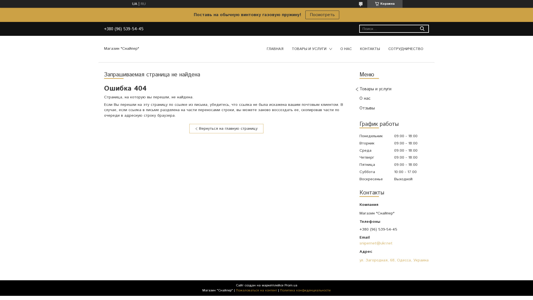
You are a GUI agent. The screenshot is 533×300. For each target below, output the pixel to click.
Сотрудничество (405, 49)
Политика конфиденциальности (305, 290)
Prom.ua (291, 285)
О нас (346, 49)
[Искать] (422, 28)
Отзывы (367, 108)
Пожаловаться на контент (256, 290)
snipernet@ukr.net (376, 243)
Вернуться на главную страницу (228, 128)
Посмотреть (322, 15)
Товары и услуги (309, 49)
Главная (275, 49)
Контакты (370, 49)
